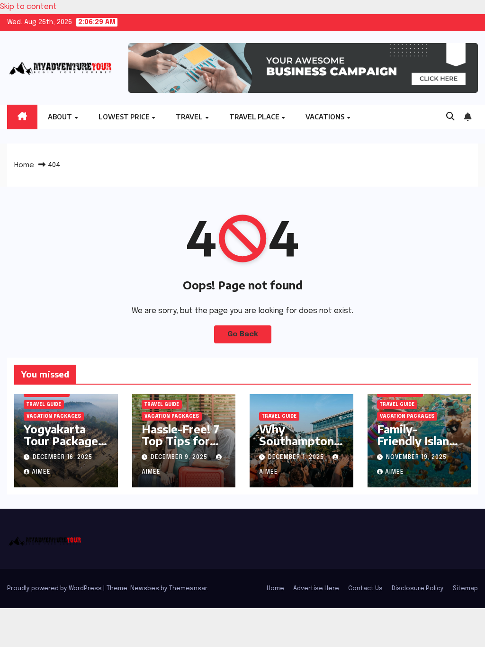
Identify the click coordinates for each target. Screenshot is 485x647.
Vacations (325, 117)
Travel (190, 117)
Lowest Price (125, 117)
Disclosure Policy (418, 588)
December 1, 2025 (297, 457)
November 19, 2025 (416, 457)
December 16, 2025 (62, 457)
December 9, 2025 (180, 457)
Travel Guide (44, 404)
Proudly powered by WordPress (55, 588)
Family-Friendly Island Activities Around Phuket (418, 446)
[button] (450, 117)
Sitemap (465, 588)
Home (24, 165)
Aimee (41, 472)
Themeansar (188, 588)
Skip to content (28, 7)
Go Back (242, 334)
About (60, 117)
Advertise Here (316, 588)
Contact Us (365, 588)
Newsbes (144, 588)
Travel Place (255, 117)
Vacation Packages (54, 416)
